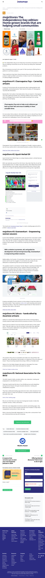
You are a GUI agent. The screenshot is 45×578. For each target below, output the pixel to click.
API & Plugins (32, 532)
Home (4, 7)
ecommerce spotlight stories (22, 431)
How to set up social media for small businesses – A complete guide (32, 511)
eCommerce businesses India (9, 431)
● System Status (32, 559)
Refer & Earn (31, 558)
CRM (3, 539)
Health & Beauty (5, 565)
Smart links (13, 536)
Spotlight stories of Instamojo (30, 434)
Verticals (4, 553)
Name (26, 471)
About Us (22, 555)
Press (21, 558)
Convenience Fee (23, 539)
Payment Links (14, 535)
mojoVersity (13, 555)
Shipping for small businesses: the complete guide (31, 515)
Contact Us (22, 561)
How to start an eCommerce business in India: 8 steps (32, 502)
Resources (13, 553)
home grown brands (34, 431)
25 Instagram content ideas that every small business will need (32, 520)
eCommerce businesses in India (22, 428)
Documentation (32, 534)
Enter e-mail (6, 482)
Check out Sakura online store (10, 369)
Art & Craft (4, 558)
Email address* (28, 476)
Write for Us (32, 575)
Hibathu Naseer (7, 28)
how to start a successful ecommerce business (13, 434)
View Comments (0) (22, 450)
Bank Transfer (23, 538)
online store (24, 303)
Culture (21, 556)
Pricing (30, 554)
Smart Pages (13, 534)
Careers (21, 559)
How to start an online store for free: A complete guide (32, 506)
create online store (10, 428)
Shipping (4, 536)
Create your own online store (22, 422)
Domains (4, 535)
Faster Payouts (14, 541)
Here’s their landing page (9, 397)
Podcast (13, 559)
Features (22, 530)
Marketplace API (32, 539)
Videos (12, 558)
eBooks (12, 556)
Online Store (5, 530)
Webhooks (31, 538)
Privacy (27, 575)
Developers (32, 530)
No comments (22, 28)
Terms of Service (22, 575)
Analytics (4, 538)
